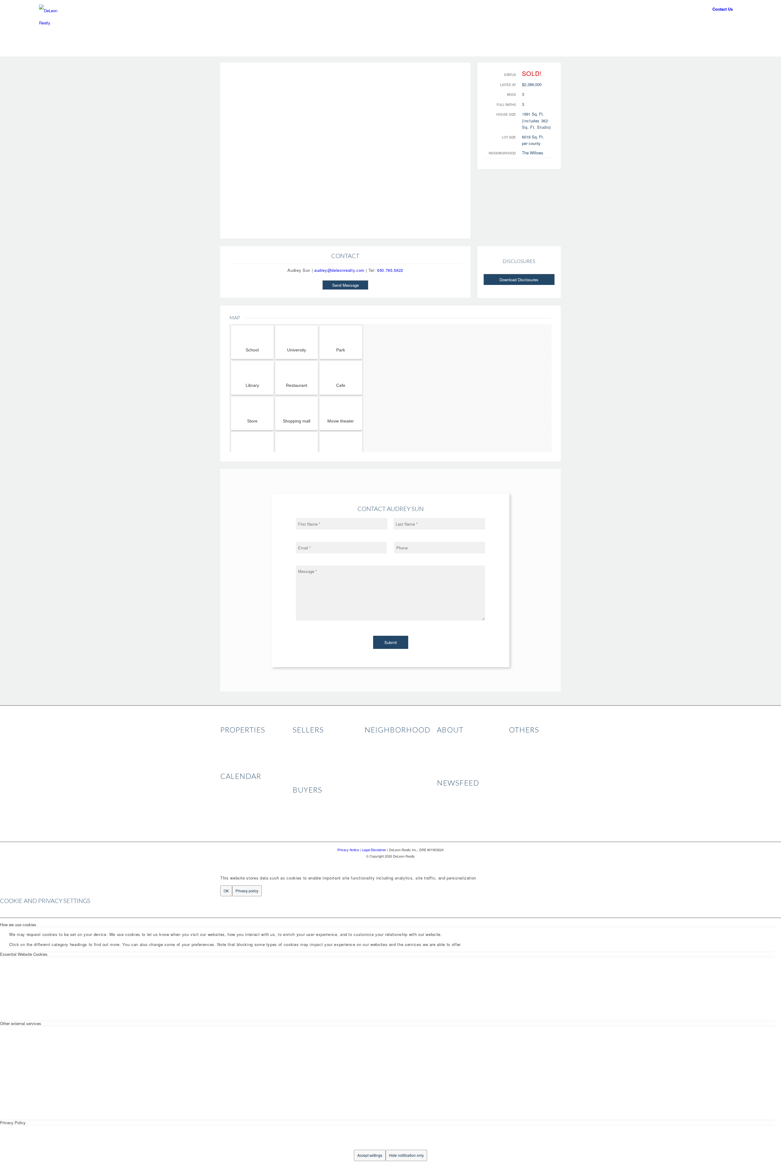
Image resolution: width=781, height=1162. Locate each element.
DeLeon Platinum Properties (245, 746)
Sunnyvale (374, 781)
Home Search (305, 820)
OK (226, 890)
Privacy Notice (522, 746)
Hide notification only (406, 1155)
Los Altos (373, 767)
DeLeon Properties (236, 739)
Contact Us (722, 9)
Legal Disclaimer (523, 753)
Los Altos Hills (377, 774)
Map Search (231, 753)
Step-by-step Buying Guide (316, 813)
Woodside (373, 808)
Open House (231, 786)
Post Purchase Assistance (316, 806)
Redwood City (377, 794)
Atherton (372, 753)
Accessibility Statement (530, 760)
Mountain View (377, 760)
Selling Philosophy (309, 739)
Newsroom (446, 760)
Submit (390, 642)
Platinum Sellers (307, 767)
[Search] (476, 24)
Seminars (228, 793)
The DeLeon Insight (454, 793)
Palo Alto (372, 739)
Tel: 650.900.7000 (683, 9)
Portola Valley (377, 801)
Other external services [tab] (20, 1023)
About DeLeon (449, 739)
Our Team (445, 746)
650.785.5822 (390, 270)
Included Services (308, 799)
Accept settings (369, 1155)
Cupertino (373, 787)
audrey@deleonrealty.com (339, 270)
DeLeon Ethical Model (312, 746)
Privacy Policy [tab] (13, 1122)
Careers (444, 753)
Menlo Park (375, 746)
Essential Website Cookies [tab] (24, 954)
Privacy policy (247, 890)
